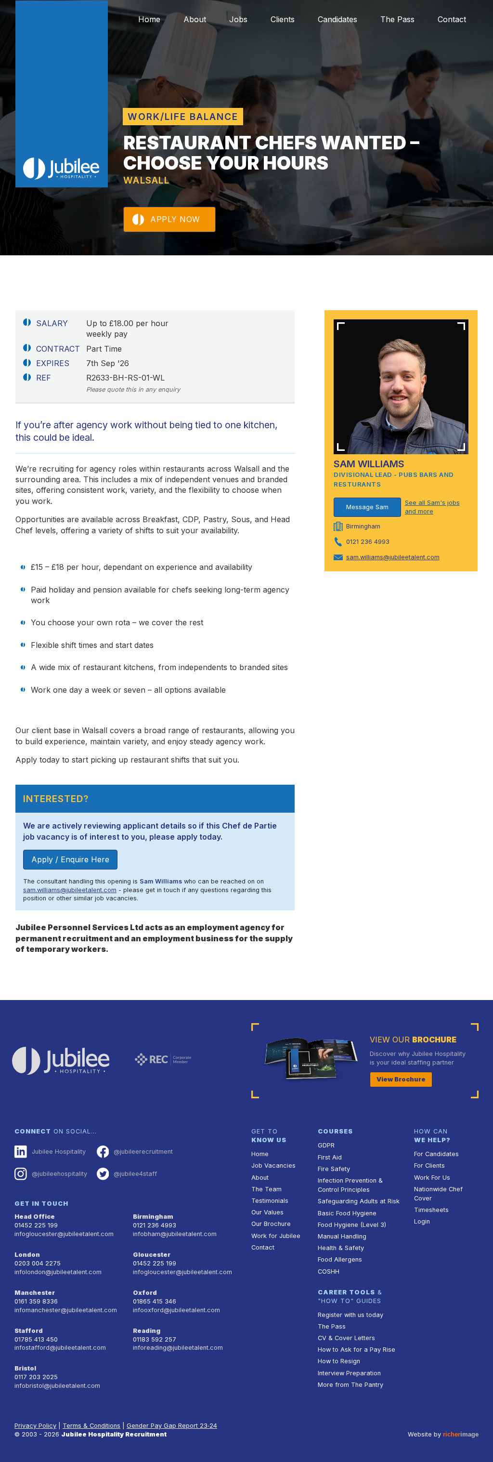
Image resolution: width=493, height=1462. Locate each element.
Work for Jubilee (275, 1235)
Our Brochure (271, 1223)
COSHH (328, 1271)
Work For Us (432, 1177)
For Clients (429, 1165)
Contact (452, 19)
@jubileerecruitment (143, 1151)
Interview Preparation (349, 1373)
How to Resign (339, 1361)
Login (422, 1221)
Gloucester (151, 1254)
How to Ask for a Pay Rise (356, 1349)
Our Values (267, 1212)
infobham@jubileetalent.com (175, 1234)
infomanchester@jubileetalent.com (65, 1310)
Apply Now (175, 219)
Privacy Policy (35, 1425)
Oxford (145, 1292)
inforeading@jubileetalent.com (178, 1347)
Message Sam (367, 507)
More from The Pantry (350, 1384)
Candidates (337, 19)
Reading (146, 1330)
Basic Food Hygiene (347, 1213)
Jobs (238, 19)
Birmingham (153, 1216)
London (27, 1254)
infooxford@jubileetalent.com (176, 1310)
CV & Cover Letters (346, 1338)
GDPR (326, 1145)
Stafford (28, 1330)
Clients (283, 19)
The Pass (397, 19)
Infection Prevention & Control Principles (350, 1185)
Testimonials (269, 1200)
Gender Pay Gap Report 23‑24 (172, 1425)
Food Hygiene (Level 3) (352, 1224)
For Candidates (436, 1154)
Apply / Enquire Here (70, 859)
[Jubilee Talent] (61, 93)
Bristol (25, 1368)
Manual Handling (342, 1236)
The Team (266, 1189)
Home (149, 19)
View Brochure (401, 1079)
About (194, 19)
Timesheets (431, 1209)
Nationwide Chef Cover (438, 1193)
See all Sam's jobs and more (432, 507)
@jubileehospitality (59, 1173)
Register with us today (350, 1314)
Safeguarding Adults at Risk (359, 1201)
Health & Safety (341, 1247)
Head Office (34, 1216)
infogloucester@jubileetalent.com (64, 1234)
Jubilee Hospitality (59, 1151)
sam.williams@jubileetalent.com (70, 890)
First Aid (330, 1157)
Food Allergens (340, 1259)
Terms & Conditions (91, 1425)
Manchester (34, 1292)
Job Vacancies (273, 1165)
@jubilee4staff (135, 1173)
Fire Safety (334, 1168)
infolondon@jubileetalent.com (58, 1272)
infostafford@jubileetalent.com (60, 1347)
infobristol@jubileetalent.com (57, 1385)
